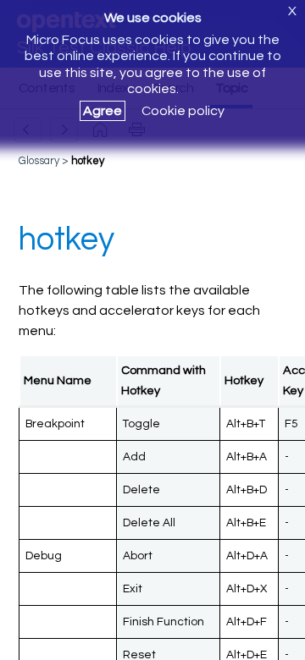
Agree (102, 111)
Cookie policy (183, 111)
